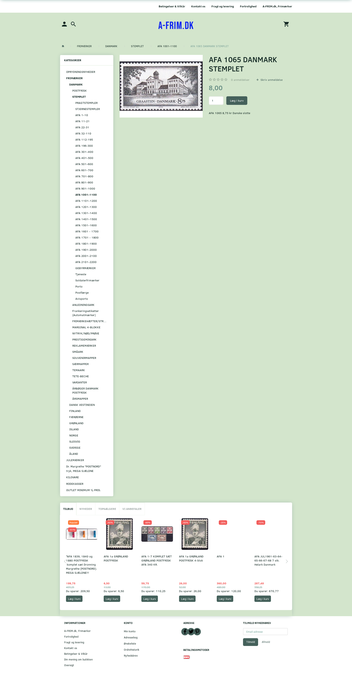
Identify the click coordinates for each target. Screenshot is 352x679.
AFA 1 (220, 556)
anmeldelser (240, 80)
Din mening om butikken (78, 659)
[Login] (64, 24)
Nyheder (85, 509)
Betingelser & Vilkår (172, 6)
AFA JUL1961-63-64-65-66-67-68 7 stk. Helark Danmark (268, 560)
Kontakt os (198, 6)
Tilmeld (250, 642)
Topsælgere (107, 509)
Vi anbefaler (132, 509)
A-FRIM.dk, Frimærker (277, 6)
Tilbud (68, 509)
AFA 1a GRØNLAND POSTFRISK (116, 558)
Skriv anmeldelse (271, 80)
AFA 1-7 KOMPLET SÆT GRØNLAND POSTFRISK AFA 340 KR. (156, 560)
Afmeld (266, 642)
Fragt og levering (222, 6)
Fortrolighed (248, 6)
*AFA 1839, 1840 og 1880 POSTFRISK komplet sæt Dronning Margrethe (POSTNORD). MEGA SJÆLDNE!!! (81, 564)
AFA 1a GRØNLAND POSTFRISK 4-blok (191, 558)
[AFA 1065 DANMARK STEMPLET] (161, 86)
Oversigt (69, 665)
